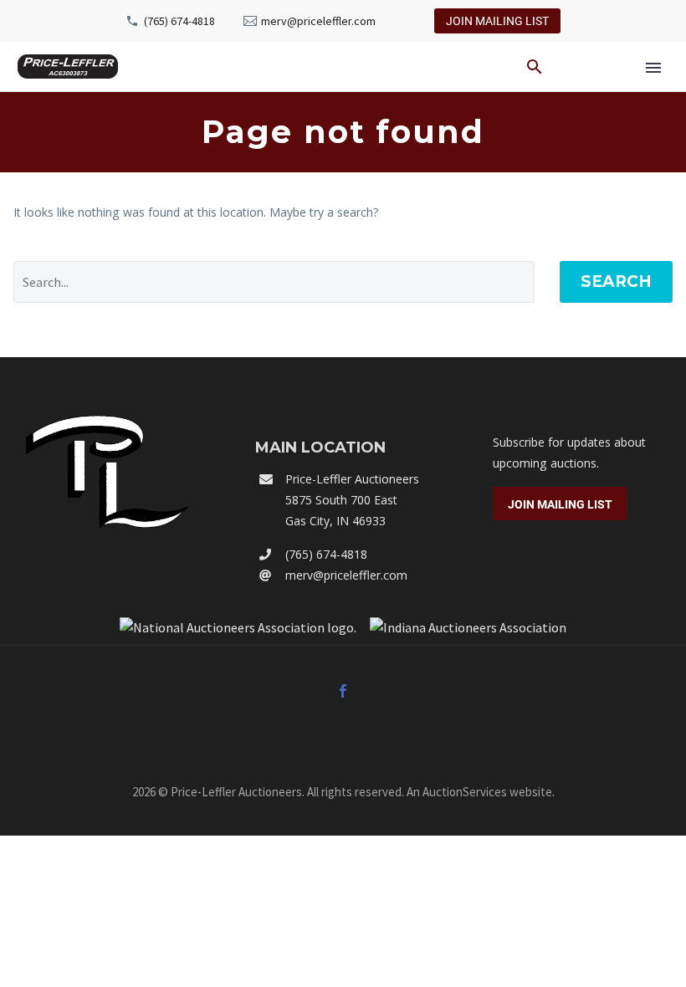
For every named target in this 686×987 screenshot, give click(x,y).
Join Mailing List (497, 21)
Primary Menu (653, 67)
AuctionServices (464, 792)
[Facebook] (343, 691)
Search (616, 281)
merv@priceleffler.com (318, 20)
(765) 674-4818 (179, 20)
